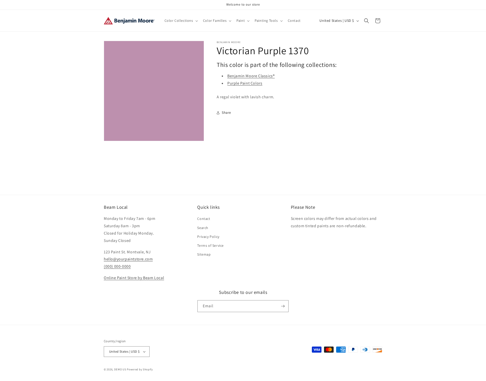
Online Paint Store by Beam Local (134, 277)
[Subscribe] (282, 306)
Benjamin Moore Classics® (251, 76)
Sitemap (204, 254)
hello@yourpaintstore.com (128, 259)
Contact (203, 218)
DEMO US (120, 369)
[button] (180, 20)
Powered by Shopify (140, 369)
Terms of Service (210, 245)
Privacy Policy (208, 236)
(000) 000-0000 (117, 266)
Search (202, 227)
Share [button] (226, 112)
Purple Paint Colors (244, 83)
